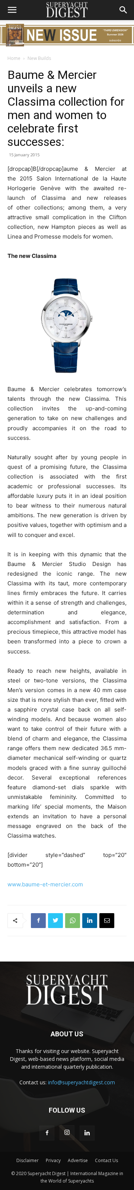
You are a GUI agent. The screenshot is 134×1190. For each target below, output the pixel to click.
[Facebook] (38, 920)
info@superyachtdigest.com (81, 1082)
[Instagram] (67, 1132)
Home (13, 58)
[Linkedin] (89, 920)
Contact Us (106, 1160)
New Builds (39, 58)
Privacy (53, 1160)
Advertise (78, 1160)
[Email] (106, 920)
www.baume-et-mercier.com (45, 884)
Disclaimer (27, 1160)
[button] (12, 10)
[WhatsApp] (72, 920)
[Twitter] (55, 920)
